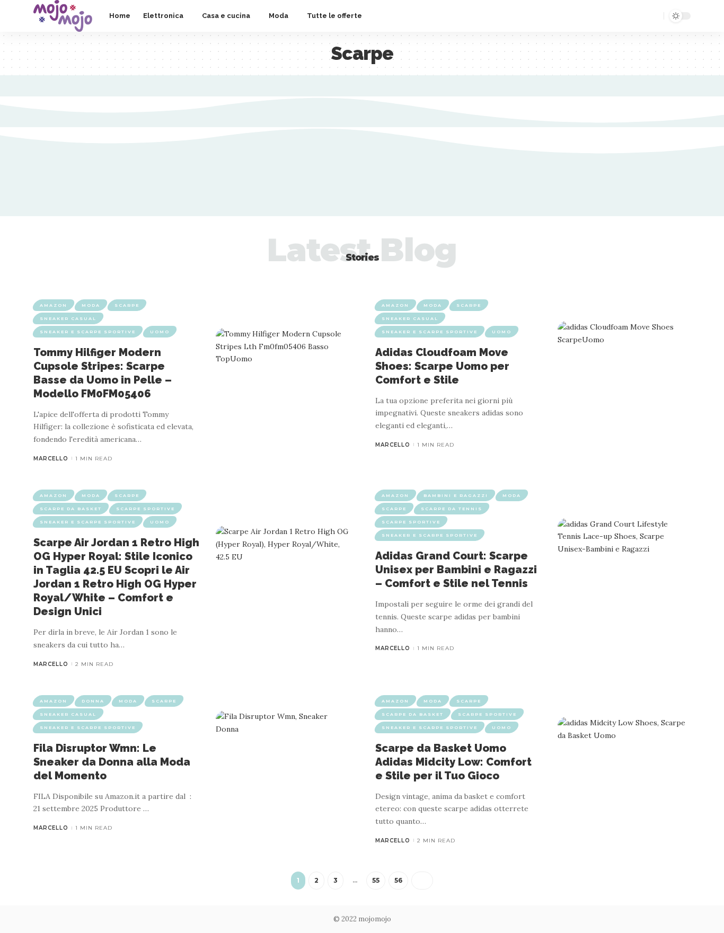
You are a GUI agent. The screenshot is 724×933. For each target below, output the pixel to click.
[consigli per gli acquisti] (62, 16)
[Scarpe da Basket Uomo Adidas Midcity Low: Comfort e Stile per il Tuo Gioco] (624, 770)
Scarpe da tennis (451, 508)
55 (375, 880)
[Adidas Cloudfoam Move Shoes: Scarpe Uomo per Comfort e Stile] (624, 374)
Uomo (160, 331)
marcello (50, 458)
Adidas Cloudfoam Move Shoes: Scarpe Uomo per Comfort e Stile (442, 366)
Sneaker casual (68, 318)
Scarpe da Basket (71, 508)
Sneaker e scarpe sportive (88, 331)
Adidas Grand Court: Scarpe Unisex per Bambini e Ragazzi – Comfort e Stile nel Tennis (456, 569)
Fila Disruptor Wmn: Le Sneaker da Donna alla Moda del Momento (111, 762)
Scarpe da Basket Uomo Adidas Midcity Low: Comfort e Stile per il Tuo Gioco (453, 762)
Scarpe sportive (145, 508)
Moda (91, 305)
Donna (93, 701)
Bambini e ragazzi (455, 495)
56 (398, 880)
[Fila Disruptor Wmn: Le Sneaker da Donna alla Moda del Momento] (282, 763)
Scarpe (126, 305)
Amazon (53, 305)
